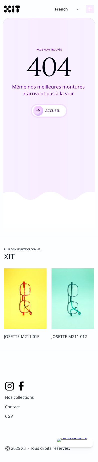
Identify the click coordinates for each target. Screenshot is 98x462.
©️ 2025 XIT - (17, 448)
